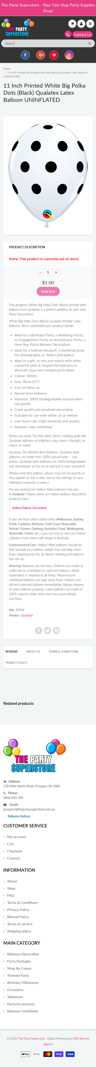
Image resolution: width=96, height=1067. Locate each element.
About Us (33, 651)
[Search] (89, 43)
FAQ (10, 895)
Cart (10, 844)
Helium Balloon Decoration (29, 508)
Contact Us (83, 34)
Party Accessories (21, 1004)
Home (6, 68)
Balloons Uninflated (22, 1011)
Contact (13, 858)
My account (16, 837)
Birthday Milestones (23, 982)
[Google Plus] (40, 55)
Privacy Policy (16, 662)
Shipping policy (19, 931)
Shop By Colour (19, 968)
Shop (11, 888)
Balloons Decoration (23, 954)
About (12, 881)
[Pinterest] (53, 55)
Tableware (15, 997)
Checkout (14, 851)
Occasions (15, 989)
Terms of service (19, 924)
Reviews (12, 651)
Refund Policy (18, 917)
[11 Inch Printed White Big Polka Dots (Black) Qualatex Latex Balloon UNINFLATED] (48, 175)
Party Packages (19, 961)
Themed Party (18, 975)
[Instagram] (69, 55)
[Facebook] (25, 55)
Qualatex (27, 615)
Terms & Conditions (63, 651)
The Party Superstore (31, 1038)
